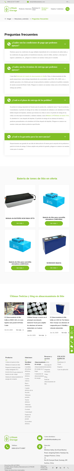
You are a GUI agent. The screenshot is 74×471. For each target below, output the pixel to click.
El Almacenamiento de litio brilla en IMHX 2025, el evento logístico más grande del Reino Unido (14, 321)
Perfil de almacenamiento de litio (49, 382)
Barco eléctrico (27, 384)
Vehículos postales (28, 396)
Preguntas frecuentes (40, 19)
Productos (22, 9)
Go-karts (27, 409)
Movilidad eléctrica (28, 363)
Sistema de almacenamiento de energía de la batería (14, 378)
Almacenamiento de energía (39, 363)
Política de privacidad (44, 468)
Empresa (53, 9)
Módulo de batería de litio (12, 365)
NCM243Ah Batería (54, 263)
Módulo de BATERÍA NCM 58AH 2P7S (20, 218)
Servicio (46, 362)
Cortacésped (28, 412)
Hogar (9, 19)
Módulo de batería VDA (62, 115)
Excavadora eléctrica (28, 422)
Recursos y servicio (45, 8)
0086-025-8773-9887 (18, 448)
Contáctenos (59, 9)
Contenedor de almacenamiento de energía (39, 376)
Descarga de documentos (47, 366)
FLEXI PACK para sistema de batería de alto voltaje (14, 373)
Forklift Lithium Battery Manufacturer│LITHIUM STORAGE (19, 467)
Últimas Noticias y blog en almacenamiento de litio (37, 296)
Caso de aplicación (62, 369)
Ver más (20, 330)
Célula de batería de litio (12, 362)
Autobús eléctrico (27, 375)
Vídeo (46, 374)
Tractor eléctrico (27, 401)
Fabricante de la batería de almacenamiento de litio (30, 76)
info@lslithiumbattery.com (52, 439)
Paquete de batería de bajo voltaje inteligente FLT (12, 368)
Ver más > (20, 223)
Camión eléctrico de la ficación (29, 390)
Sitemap (43, 466)
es (67, 2)
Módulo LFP (50, 115)
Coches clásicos (27, 380)
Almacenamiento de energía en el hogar (39, 369)
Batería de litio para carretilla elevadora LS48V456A (54, 218)
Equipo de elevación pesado (28, 417)
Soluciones (28, 9)
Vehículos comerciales (28, 406)
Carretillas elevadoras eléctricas (28, 369)
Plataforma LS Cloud (36, 8)
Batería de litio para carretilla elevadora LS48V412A (20, 263)
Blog (45, 377)
